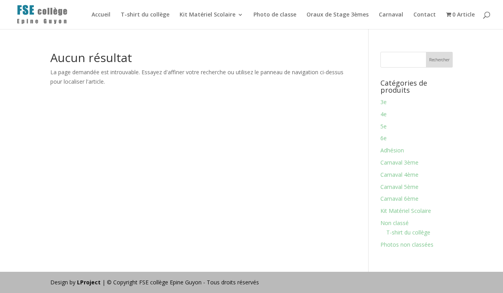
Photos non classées (406, 244)
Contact (424, 15)
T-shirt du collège (145, 15)
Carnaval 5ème (399, 186)
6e (383, 138)
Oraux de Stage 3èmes (338, 15)
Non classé (394, 223)
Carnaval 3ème (399, 162)
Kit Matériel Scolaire (207, 15)
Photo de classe (274, 15)
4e (383, 114)
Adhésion (392, 150)
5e (383, 126)
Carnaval (391, 15)
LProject (89, 282)
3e (383, 102)
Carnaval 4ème (399, 174)
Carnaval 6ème (399, 198)
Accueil (101, 15)
